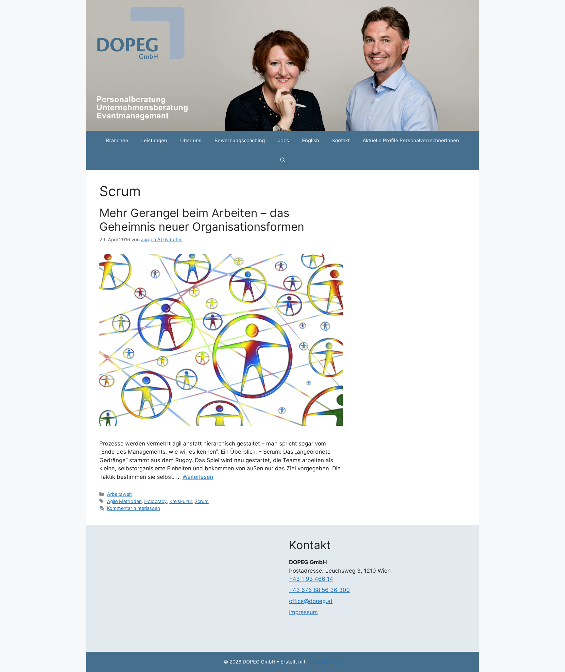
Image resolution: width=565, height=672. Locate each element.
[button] (283, 160)
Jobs (283, 140)
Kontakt (341, 140)
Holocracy (155, 501)
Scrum (202, 501)
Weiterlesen (197, 477)
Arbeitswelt (119, 494)
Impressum (303, 612)
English (310, 140)
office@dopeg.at (311, 601)
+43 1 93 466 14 (311, 579)
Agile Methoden (124, 501)
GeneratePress (324, 662)
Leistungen (154, 140)
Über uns (190, 140)
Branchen (117, 140)
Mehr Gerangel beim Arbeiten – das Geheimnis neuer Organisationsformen (201, 219)
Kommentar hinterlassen (133, 508)
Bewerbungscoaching (239, 140)
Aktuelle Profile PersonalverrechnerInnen (411, 140)
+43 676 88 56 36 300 (319, 590)
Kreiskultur (180, 501)
